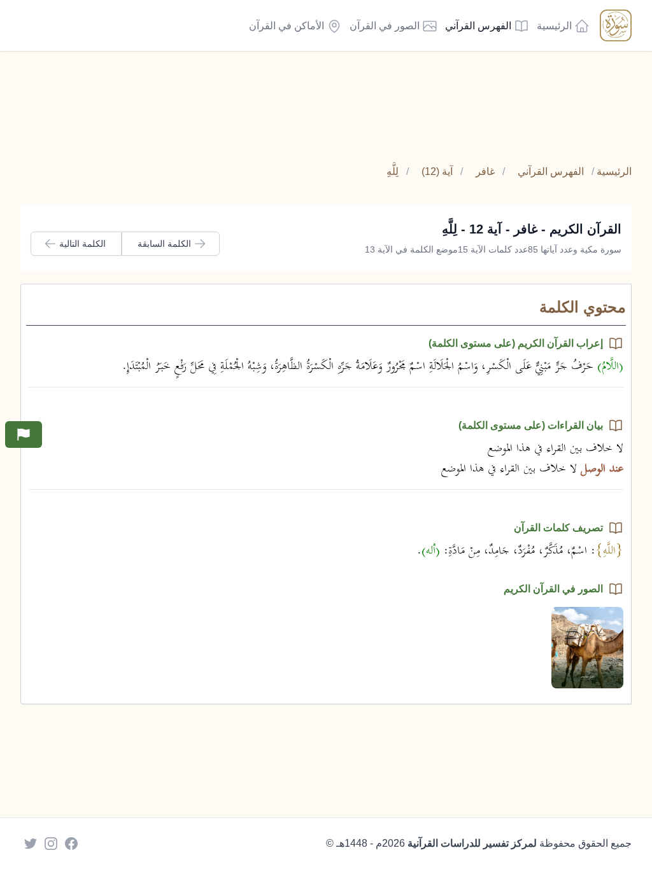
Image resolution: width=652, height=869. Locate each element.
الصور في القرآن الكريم (553, 588)
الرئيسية (614, 171)
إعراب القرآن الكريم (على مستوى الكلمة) (516, 343)
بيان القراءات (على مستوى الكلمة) (530, 425)
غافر (485, 171)
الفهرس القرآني (551, 171)
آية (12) (437, 171)
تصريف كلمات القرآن (558, 527)
